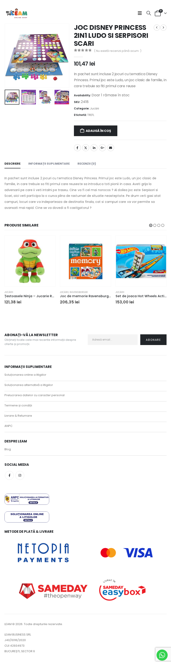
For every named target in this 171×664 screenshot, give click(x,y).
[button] (141, 13)
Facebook (77, 147)
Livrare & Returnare (18, 416)
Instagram (19, 475)
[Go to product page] (30, 261)
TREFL (90, 115)
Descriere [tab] (12, 163)
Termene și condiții (18, 405)
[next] (163, 27)
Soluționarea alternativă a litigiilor (28, 385)
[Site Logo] (16, 13)
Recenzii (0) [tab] (86, 163)
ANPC (8, 426)
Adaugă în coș (98, 131)
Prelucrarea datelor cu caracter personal (34, 395)
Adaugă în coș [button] (48, 243)
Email (110, 147)
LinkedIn (94, 147)
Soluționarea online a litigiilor (25, 375)
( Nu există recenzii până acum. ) (117, 51)
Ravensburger (79, 292)
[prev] (157, 27)
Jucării (94, 108)
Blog (7, 449)
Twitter (85, 147)
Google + (102, 147)
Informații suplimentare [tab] (49, 163)
